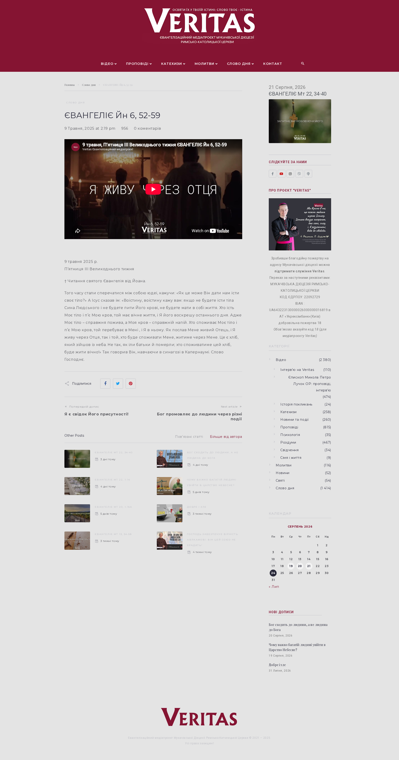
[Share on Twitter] (118, 383)
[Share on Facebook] (105, 383)
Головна (69, 85)
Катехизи (288, 412)
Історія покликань (296, 404)
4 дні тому (200, 464)
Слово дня (89, 85)
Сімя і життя (291, 458)
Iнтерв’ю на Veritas (297, 370)
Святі (280, 480)
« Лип (274, 587)
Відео (281, 360)
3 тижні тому (202, 513)
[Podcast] (308, 173)
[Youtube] (281, 173)
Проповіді (289, 427)
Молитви (283, 465)
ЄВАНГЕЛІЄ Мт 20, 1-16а (113, 506)
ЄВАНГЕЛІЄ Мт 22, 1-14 (112, 479)
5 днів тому (201, 492)
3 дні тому (107, 459)
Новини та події (294, 420)
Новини (283, 473)
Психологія (290, 435)
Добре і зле (197, 506)
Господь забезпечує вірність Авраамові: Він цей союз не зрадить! (212, 540)
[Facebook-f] (272, 173)
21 (308, 566)
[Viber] (299, 173)
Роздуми (288, 442)
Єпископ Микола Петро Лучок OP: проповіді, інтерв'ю (309, 383)
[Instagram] (290, 173)
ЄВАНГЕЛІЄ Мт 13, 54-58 (113, 534)
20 (300, 566)
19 (291, 566)
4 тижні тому (202, 552)
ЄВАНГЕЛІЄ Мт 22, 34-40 (114, 452)
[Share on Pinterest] (131, 383)
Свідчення (289, 450)
